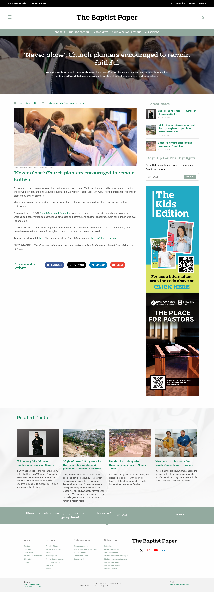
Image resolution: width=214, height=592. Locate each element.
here (41, 238)
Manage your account (112, 565)
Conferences (52, 103)
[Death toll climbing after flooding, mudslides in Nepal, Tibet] (151, 146)
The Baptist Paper (39, 3)
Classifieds (152, 32)
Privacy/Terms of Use (88, 585)
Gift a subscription (111, 553)
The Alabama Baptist (17, 3)
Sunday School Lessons (126, 32)
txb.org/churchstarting (103, 238)
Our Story (27, 546)
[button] (203, 17)
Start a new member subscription (117, 556)
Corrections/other (81, 556)
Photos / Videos (80, 553)
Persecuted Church (53, 562)
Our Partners (29, 553)
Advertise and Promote (33, 556)
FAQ (106, 585)
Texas (80, 103)
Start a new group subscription (116, 559)
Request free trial (110, 569)
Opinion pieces (51, 556)
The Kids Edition (79, 32)
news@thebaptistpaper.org (180, 584)
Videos (48, 569)
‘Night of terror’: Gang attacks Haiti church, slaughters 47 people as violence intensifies (176, 128)
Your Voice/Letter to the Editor (85, 549)
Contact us (28, 562)
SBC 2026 (60, 32)
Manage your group (111, 562)
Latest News (100, 32)
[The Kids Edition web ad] (172, 239)
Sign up (190, 177)
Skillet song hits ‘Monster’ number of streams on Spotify (177, 112)
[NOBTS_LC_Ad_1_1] (172, 344)
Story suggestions (81, 546)
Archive (48, 553)
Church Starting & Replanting (55, 213)
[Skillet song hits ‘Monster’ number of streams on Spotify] (151, 114)
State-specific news (53, 549)
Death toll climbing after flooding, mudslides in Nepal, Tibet (175, 144)
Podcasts (49, 565)
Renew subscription (112, 549)
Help (100, 585)
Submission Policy (81, 559)
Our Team (27, 549)
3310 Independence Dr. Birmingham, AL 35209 (32, 585)
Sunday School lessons (55, 559)
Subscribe (108, 546)
